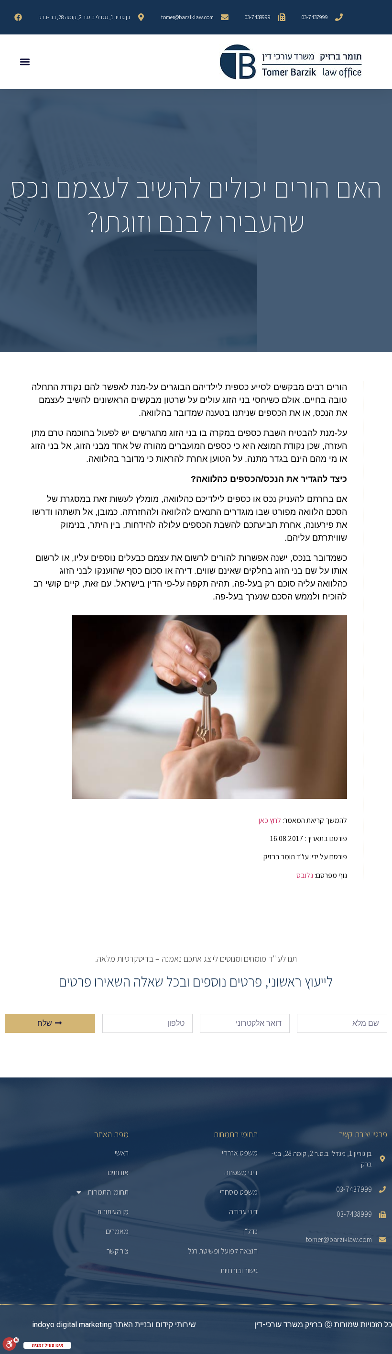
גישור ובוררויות (239, 1271)
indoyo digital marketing (72, 1324)
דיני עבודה (243, 1212)
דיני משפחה (241, 1172)
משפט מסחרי (239, 1192)
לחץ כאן (270, 820)
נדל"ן (250, 1231)
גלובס (304, 875)
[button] (25, 62)
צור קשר (118, 1251)
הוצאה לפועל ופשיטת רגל (223, 1251)
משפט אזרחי (240, 1153)
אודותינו (118, 1172)
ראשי (122, 1153)
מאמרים (117, 1231)
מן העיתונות (113, 1212)
